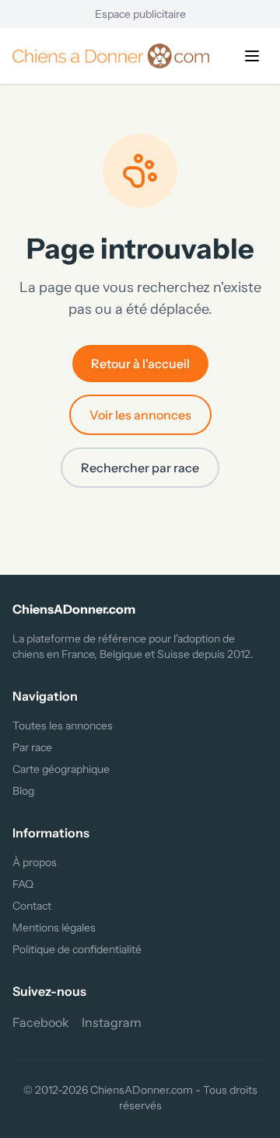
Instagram (112, 1022)
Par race (32, 747)
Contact (31, 906)
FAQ (22, 884)
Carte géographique (61, 769)
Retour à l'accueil (140, 363)
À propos (34, 862)
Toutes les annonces (62, 726)
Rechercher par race (140, 467)
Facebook (40, 1022)
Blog (23, 791)
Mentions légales (54, 927)
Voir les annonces (140, 415)
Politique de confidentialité (77, 949)
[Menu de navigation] (252, 55)
